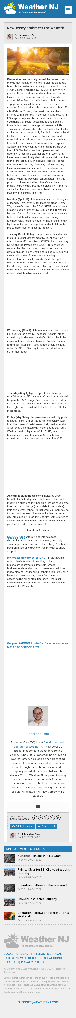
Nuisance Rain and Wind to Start (40, 855)
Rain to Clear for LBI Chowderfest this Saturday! (44, 871)
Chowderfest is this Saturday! (38, 899)
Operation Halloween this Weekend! (42, 885)
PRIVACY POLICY (32, 962)
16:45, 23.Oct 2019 (29, 920)
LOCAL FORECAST (17, 953)
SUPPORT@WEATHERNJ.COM (38, 1002)
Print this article (22, 826)
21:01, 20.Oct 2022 (29, 889)
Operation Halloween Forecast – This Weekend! (43, 914)
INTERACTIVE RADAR (47, 953)
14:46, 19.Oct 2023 (29, 859)
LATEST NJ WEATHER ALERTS (25, 957)
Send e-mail (46, 826)
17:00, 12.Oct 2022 (29, 903)
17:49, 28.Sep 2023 (30, 877)
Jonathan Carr (27, 35)
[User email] (38, 807)
